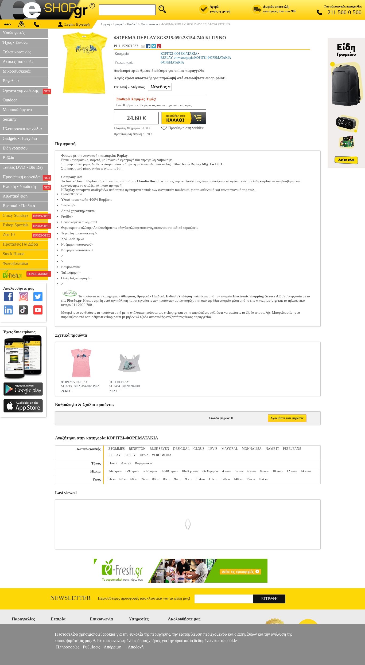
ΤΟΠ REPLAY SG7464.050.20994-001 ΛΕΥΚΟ (124, 384)
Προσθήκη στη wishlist (186, 128)
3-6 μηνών (115, 471)
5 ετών (239, 471)
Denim (112, 463)
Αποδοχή (135, 647)
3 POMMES (116, 449)
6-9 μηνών (132, 471)
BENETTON (137, 449)
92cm (177, 479)
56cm (111, 479)
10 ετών (278, 471)
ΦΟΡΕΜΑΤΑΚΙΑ (172, 62)
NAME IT (272, 449)
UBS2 (144, 455)
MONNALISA (252, 449)
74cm (144, 479)
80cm (155, 479)
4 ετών (226, 471)
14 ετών (306, 471)
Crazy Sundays (25, 215)
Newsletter (70, 598)
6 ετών (251, 471)
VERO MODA (162, 455)
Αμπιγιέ (126, 463)
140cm (238, 479)
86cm (166, 479)
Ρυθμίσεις (91, 647)
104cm (200, 479)
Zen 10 (25, 234)
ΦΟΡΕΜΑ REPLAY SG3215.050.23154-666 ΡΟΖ (80, 384)
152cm (250, 479)
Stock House (13, 253)
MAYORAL (230, 449)
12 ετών (292, 471)
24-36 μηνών (210, 471)
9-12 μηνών (150, 471)
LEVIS (213, 449)
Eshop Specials (25, 225)
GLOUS (198, 449)
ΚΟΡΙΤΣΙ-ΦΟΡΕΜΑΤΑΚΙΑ (179, 54)
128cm (225, 479)
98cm (188, 479)
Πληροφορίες (67, 647)
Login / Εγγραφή (77, 24)
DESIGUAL (181, 449)
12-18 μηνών (169, 471)
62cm (122, 479)
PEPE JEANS (292, 449)
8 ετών (264, 471)
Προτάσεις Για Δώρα (20, 244)
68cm (133, 479)
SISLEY (130, 455)
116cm (213, 479)
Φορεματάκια (143, 463)
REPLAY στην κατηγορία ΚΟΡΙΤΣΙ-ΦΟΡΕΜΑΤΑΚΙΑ (196, 58)
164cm (263, 479)
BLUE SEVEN (159, 449)
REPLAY (114, 455)
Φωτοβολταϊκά (15, 263)
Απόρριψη (112, 647)
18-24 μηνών (190, 471)
